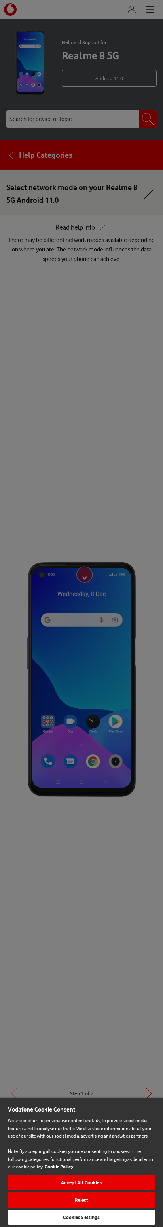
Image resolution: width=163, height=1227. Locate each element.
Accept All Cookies (81, 1182)
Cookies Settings (81, 1217)
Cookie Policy (59, 1167)
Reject (82, 1200)
